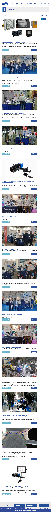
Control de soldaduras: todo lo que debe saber (11, 450)
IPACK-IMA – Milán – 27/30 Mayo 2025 (9, 216)
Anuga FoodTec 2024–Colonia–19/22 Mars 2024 (11, 347)
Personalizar (19, 510)
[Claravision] (5, 3)
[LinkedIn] (45, 506)
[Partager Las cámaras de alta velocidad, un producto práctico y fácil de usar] (42, 19)
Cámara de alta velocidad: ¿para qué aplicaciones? (12, 379)
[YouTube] (47, 506)
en (45, 3)
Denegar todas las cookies (43, 508)
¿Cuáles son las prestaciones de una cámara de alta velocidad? (15, 415)
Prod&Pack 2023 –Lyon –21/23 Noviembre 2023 (11, 77)
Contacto (36, 3)
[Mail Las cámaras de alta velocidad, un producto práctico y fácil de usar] (44, 19)
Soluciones (15, 3)
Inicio (2, 15)
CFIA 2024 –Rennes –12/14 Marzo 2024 (9, 148)
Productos (22, 3)
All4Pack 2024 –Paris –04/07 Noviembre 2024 (11, 249)
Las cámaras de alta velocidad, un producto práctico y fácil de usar (15, 486)
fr (41, 3)
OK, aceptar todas (31, 508)
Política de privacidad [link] (30, 510)
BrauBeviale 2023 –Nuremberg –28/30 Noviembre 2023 (13, 113)
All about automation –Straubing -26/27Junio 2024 (12, 282)
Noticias (29, 3)
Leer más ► (34, 85)
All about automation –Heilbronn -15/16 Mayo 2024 (12, 314)
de (48, 3)
